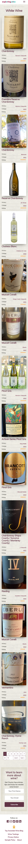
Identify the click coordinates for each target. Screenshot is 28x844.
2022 (24, 205)
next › (16, 758)
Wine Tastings (13, 834)
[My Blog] (20, 821)
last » (23, 758)
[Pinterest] (17, 821)
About (19, 840)
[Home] (9, 2)
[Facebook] (8, 821)
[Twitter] (14, 821)
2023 (24, 58)
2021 (24, 157)
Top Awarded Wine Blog (14, 831)
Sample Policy (10, 840)
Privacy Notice (13, 837)
